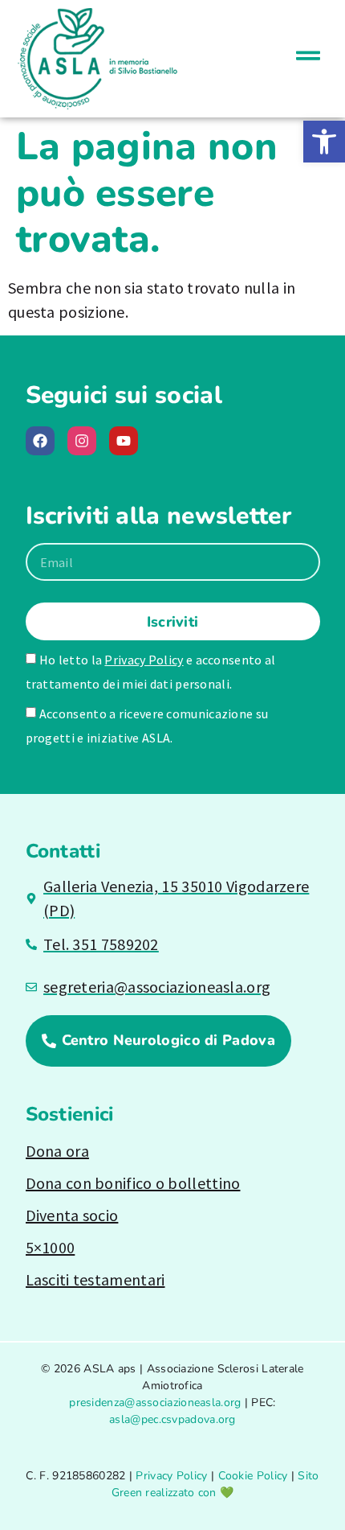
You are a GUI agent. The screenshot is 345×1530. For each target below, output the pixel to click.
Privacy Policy (143, 660)
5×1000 (50, 1247)
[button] (324, 141)
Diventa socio (72, 1215)
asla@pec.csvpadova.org (172, 1419)
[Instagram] (81, 440)
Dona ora (57, 1151)
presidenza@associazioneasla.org (155, 1402)
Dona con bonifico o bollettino (133, 1183)
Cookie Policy (253, 1475)
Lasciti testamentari (95, 1279)
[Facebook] (40, 440)
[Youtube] (123, 440)
